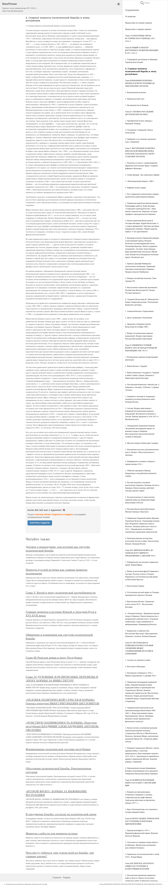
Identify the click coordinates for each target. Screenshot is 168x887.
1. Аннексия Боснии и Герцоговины (139, 311)
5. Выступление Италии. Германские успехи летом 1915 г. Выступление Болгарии (139, 604)
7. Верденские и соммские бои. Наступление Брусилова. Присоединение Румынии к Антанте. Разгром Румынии (141, 633)
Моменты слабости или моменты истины (52, 833)
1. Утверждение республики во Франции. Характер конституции (25, 884)
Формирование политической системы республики (58, 749)
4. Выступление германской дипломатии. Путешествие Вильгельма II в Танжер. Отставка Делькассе (141, 290)
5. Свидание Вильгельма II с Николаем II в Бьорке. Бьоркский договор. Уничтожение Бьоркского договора (142, 302)
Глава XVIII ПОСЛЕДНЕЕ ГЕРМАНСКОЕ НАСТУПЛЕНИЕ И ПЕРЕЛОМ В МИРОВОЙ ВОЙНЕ (142, 821)
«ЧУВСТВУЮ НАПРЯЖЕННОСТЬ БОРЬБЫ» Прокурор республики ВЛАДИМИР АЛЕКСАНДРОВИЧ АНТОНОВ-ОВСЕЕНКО (62, 726)
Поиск (144, 3)
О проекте (57, 878)
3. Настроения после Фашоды (136, 105)
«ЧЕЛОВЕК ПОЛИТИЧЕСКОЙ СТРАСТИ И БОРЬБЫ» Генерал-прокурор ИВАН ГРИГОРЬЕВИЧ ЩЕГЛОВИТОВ (62, 701)
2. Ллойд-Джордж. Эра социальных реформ (142, 175)
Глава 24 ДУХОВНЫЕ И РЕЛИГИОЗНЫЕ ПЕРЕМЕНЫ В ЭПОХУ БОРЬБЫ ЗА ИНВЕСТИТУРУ (62, 678)
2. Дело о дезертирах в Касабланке (138, 317)
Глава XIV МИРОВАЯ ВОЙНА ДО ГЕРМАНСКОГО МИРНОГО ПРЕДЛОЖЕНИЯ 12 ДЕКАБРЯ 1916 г (140, 553)
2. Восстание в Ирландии (135, 666)
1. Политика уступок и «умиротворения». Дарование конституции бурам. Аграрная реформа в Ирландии (141, 166)
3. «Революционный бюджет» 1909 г (139, 181)
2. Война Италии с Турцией (136, 366)
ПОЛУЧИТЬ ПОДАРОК (40, 523)
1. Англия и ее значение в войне (137, 660)
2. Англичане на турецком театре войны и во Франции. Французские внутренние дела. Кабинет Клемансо (141, 845)
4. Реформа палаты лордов (135, 187)
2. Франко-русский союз (134, 99)
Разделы (66, 878)
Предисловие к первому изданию (138, 29)
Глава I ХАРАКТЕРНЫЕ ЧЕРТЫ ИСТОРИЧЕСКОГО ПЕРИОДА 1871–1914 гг (140, 38)
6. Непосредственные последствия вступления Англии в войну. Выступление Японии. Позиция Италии (142, 541)
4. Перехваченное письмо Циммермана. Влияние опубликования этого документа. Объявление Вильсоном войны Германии (141, 771)
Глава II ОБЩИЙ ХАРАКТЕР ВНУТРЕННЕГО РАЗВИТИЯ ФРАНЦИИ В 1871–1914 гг (141, 50)
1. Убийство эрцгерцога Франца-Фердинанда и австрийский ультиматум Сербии (140, 473)
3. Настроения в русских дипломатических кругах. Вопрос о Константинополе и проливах (142, 452)
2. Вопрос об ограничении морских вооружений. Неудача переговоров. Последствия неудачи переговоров (139, 336)
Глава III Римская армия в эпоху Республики (54, 657)
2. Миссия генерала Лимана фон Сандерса (141, 443)
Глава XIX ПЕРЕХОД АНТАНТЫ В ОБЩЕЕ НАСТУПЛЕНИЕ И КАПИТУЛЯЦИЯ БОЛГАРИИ (139, 866)
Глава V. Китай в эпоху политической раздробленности (61, 592)
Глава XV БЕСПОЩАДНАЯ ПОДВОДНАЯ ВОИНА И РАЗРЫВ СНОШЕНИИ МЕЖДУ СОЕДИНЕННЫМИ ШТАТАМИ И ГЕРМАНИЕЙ (139, 648)
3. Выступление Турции (134, 586)
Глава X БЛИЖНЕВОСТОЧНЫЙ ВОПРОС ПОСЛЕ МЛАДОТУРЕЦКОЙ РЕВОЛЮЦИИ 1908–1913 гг (141, 348)
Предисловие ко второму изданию (138, 23)
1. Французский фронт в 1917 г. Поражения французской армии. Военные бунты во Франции (141, 833)
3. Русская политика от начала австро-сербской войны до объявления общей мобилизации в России (140, 500)
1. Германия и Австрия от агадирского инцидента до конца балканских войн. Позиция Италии (140, 399)
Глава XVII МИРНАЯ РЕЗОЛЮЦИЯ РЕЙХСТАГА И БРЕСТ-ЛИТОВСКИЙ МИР (140, 783)
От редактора (130, 16)
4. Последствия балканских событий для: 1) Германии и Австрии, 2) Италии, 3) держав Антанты (142, 387)
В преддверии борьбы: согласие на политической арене (61, 814)
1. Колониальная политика (135, 92)
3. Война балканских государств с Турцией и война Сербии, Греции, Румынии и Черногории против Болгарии (142, 375)
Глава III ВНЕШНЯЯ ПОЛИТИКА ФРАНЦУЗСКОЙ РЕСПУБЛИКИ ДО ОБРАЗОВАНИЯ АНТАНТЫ (140, 83)
